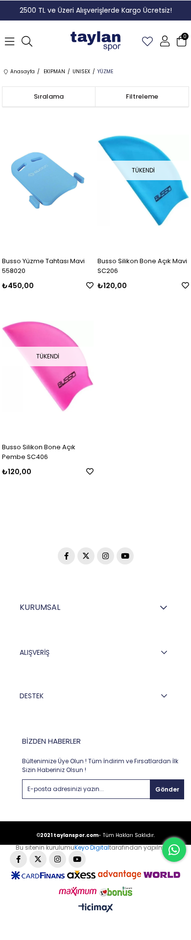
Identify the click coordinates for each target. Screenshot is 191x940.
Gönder (167, 789)
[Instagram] (105, 555)
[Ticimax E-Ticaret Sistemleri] (95, 908)
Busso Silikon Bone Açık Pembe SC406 (38, 451)
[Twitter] (86, 555)
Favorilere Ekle (90, 285)
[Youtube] (125, 555)
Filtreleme (142, 96)
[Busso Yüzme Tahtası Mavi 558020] (48, 180)
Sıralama (49, 96)
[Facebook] (66, 555)
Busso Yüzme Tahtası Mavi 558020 (43, 265)
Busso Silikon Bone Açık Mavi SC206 (142, 265)
